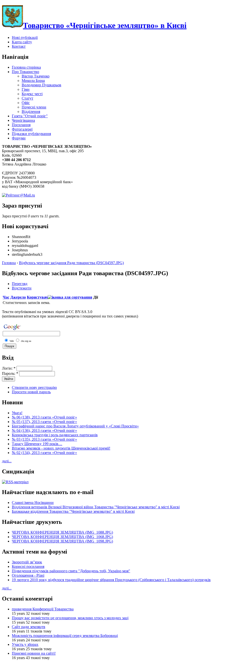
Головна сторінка (26, 67)
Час (6, 297)
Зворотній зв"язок (27, 562)
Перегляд (19, 284)
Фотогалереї (22, 129)
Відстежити (22, 288)
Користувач (37, 297)
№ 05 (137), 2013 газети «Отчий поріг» (44, 422)
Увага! (17, 413)
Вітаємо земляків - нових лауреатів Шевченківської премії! (61, 448)
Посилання (21, 125)
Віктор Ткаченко (35, 76)
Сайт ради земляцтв (28, 627)
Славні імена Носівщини (33, 502)
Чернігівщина (23, 120)
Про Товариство (25, 72)
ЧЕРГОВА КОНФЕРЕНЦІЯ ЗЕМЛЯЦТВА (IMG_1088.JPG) (62, 532)
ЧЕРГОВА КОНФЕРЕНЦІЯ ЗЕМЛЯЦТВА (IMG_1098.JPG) (62, 541)
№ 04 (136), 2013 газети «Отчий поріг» (44, 430)
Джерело (18, 297)
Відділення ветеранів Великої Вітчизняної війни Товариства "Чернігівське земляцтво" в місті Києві (96, 507)
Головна (9, 263)
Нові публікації (25, 37)
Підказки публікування (31, 134)
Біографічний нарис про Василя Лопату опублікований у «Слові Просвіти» (75, 426)
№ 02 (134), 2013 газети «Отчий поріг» (44, 453)
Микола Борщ (33, 80)
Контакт (19, 46)
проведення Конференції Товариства (43, 609)
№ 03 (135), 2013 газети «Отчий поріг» (44, 439)
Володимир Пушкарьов (41, 85)
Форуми (19, 138)
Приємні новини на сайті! (34, 653)
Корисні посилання (28, 566)
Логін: (9, 368)
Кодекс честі (32, 94)
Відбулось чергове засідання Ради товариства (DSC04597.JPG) (71, 263)
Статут (27, 98)
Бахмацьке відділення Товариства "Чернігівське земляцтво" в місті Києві (73, 511)
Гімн (26, 89)
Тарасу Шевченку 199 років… (37, 444)
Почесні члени (34, 107)
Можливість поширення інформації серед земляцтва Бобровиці (65, 636)
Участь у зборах (25, 644)
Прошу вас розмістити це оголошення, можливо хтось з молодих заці (70, 618)
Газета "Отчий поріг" (30, 116)
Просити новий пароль (31, 392)
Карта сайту (22, 42)
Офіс (26, 103)
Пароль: (10, 373)
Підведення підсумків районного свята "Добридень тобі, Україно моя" (71, 571)
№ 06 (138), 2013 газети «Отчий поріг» (44, 417)
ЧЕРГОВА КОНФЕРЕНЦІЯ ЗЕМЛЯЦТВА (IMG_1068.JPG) (62, 537)
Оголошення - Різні (28, 575)
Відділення (31, 111)
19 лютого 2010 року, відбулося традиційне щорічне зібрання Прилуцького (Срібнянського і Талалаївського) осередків (111, 580)
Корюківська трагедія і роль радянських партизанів (55, 435)
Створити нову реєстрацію (34, 387)
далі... (7, 461)
